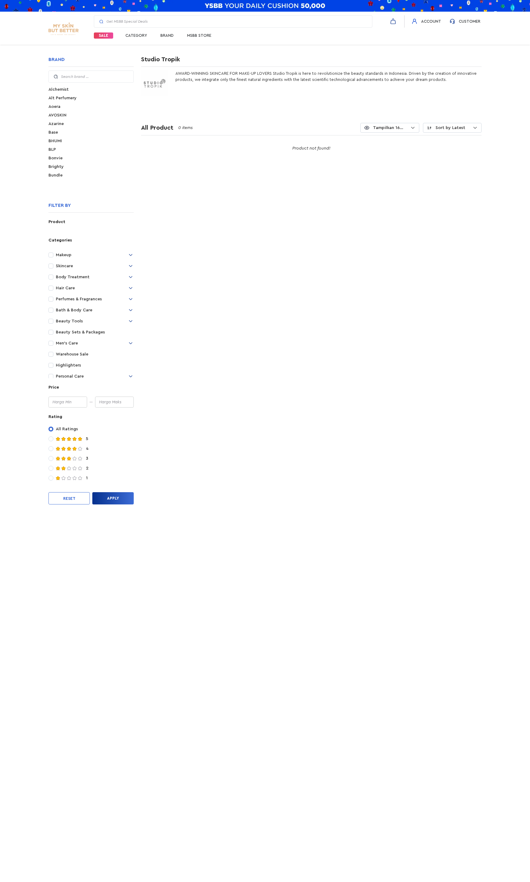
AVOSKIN (57, 115)
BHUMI (55, 141)
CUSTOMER (469, 21)
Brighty (56, 167)
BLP (52, 149)
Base (53, 132)
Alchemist (58, 89)
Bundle (55, 175)
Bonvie (55, 158)
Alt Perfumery (62, 98)
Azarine (56, 124)
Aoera (54, 107)
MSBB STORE (199, 35)
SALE (103, 35)
